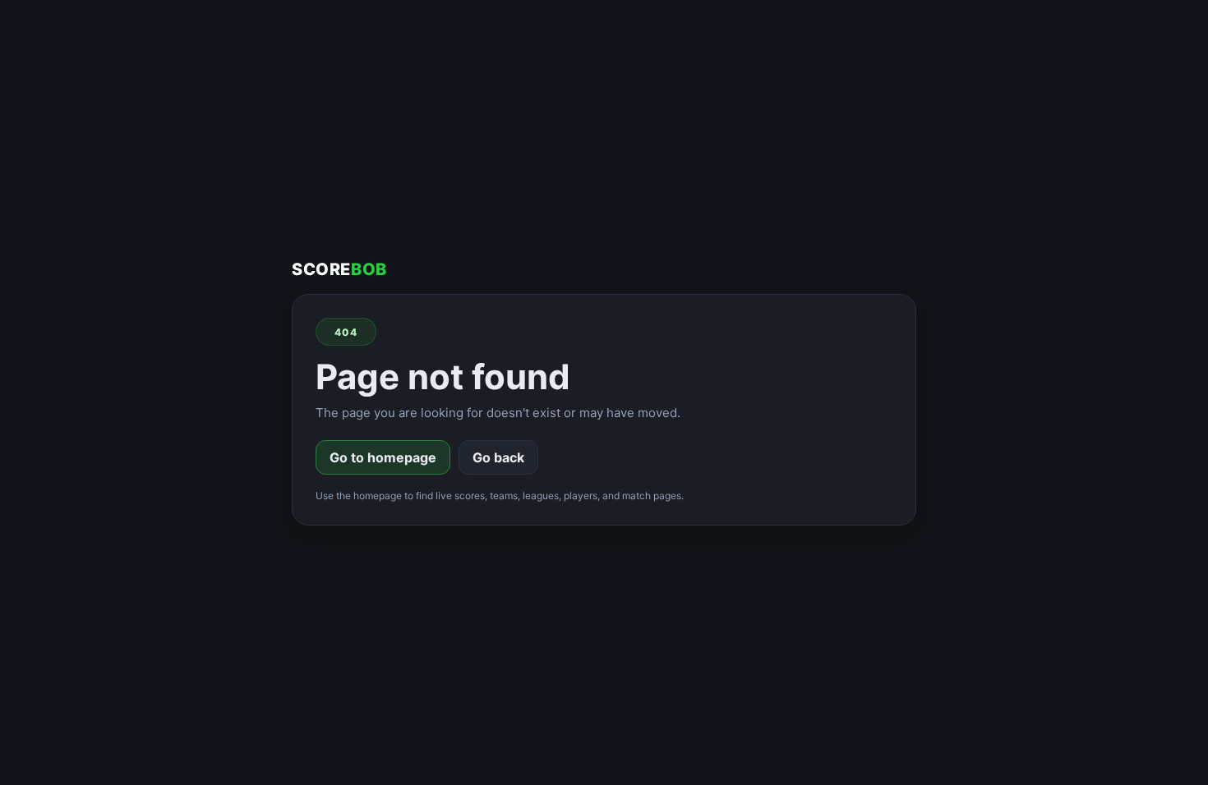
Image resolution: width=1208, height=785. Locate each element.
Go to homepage (383, 457)
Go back (498, 457)
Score (339, 269)
